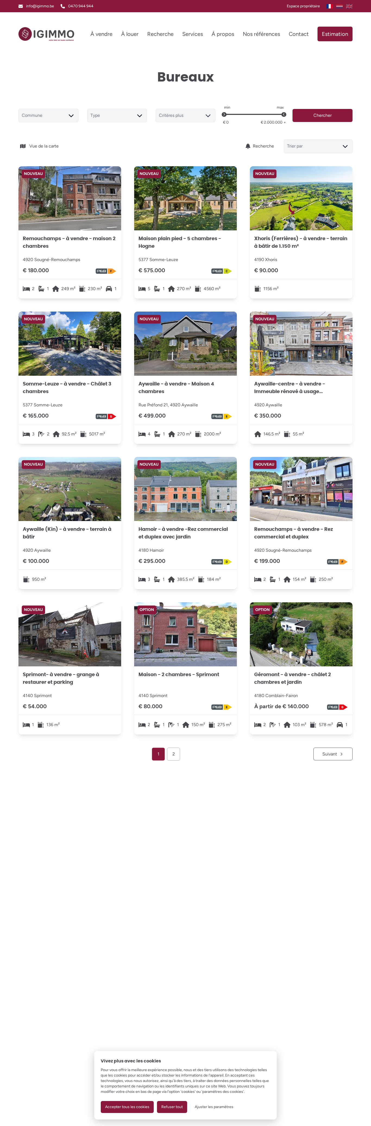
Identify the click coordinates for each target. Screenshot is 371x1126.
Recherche (263, 146)
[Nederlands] (339, 6)
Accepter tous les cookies (127, 1107)
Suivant (329, 754)
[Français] (329, 6)
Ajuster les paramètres (214, 1107)
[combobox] (48, 116)
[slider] (224, 114)
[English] (349, 6)
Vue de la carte (44, 146)
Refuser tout (172, 1107)
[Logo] (46, 34)
